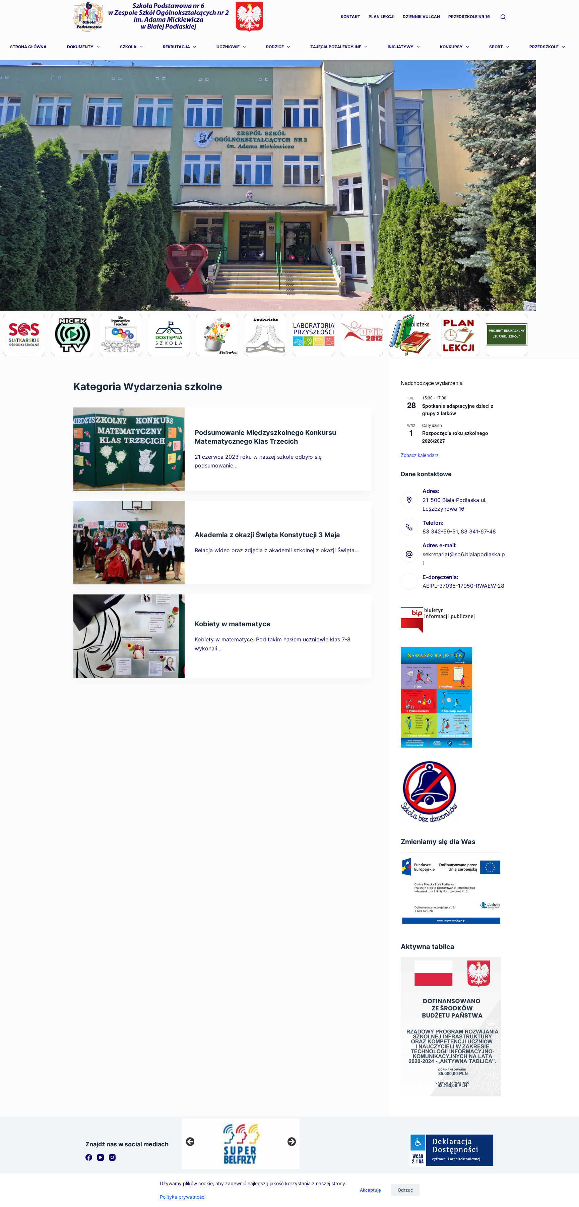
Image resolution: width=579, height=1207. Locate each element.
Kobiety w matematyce (232, 624)
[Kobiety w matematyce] (129, 636)
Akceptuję (370, 1190)
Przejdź (24, 352)
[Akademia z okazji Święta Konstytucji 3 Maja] (129, 542)
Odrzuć (405, 1190)
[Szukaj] (503, 16)
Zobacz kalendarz (420, 455)
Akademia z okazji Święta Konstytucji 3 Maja (267, 535)
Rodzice (275, 46)
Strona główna (28, 46)
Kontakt (350, 16)
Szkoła (128, 46)
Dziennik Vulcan (421, 16)
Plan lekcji (381, 16)
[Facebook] (88, 1157)
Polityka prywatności (182, 1197)
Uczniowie (228, 46)
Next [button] (291, 1142)
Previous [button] (191, 1142)
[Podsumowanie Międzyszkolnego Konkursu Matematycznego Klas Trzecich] (129, 449)
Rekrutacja (176, 46)
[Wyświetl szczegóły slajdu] (241, 1144)
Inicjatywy (400, 46)
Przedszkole (544, 46)
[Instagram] (112, 1157)
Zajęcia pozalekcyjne (335, 46)
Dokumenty (80, 46)
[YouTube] (100, 1157)
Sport (496, 46)
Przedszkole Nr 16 (469, 16)
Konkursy (451, 46)
